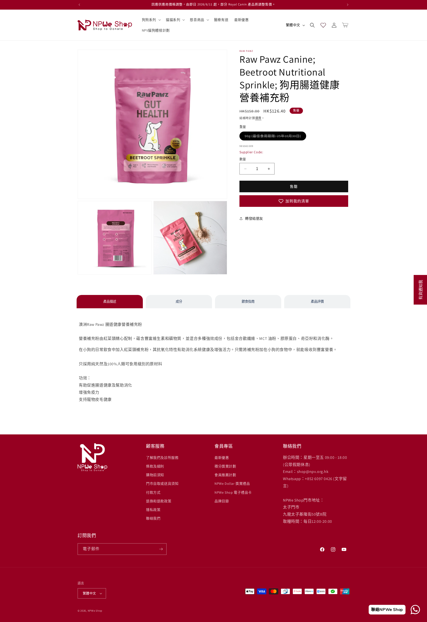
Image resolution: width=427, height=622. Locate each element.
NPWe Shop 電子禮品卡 (233, 492)
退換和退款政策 (158, 501)
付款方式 (153, 492)
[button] (151, 20)
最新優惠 (221, 457)
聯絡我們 (153, 518)
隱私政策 (153, 509)
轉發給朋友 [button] (254, 218)
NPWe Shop (95, 610)
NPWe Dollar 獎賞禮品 (232, 483)
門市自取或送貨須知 (162, 483)
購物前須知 (155, 475)
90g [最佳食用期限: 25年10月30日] (275, 136)
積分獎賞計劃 (225, 466)
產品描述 (109, 301)
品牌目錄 (221, 501)
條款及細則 (155, 466)
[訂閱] (160, 549)
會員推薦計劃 (225, 475)
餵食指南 (248, 301)
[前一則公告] (79, 4)
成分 (179, 301)
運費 (258, 118)
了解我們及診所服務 (162, 457)
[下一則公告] (347, 4)
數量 (242, 159)
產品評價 (317, 301)
